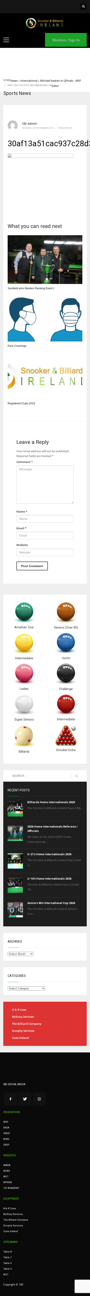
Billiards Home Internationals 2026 (51, 802)
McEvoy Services (23, 1017)
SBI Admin (29, 123)
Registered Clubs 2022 (21, 403)
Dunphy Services (23, 1031)
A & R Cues (19, 1010)
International (28, 81)
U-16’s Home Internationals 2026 (49, 878)
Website (22, 545)
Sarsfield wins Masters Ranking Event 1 (31, 288)
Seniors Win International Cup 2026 (51, 903)
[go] (76, 776)
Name (21, 511)
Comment (24, 462)
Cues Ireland (20, 1038)
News (14, 81)
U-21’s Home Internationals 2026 (49, 854)
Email (21, 528)
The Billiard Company (26, 1024)
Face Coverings (17, 345)
